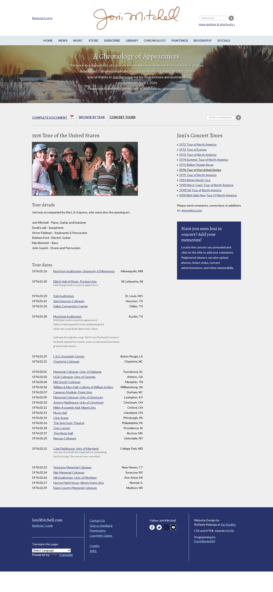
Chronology (155, 40)
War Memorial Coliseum (68, 472)
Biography (203, 40)
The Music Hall (63, 433)
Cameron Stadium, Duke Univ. (72, 392)
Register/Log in (42, 18)
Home (48, 40)
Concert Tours (122, 117)
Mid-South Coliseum (66, 382)
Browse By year (92, 117)
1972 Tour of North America (197, 144)
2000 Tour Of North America (208, 195)
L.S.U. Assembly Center (68, 356)
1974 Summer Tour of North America (203, 159)
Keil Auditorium (63, 296)
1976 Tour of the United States (200, 170)
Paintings (179, 40)
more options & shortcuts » (217, 24)
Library (132, 40)
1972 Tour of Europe (193, 149)
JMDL (93, 551)
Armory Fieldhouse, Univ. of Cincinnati (78, 402)
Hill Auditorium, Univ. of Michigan (75, 477)
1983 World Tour (195, 180)
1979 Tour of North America (197, 175)
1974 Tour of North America (197, 154)
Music (78, 40)
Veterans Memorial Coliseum (72, 467)
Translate (66, 555)
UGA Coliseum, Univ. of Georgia (74, 377)
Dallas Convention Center (70, 306)
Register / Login (42, 525)
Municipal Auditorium (67, 316)
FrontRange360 (204, 541)
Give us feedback (101, 525)
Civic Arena (60, 418)
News (62, 40)
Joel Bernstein (123, 77)
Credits (95, 546)
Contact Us (97, 520)
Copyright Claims (101, 535)
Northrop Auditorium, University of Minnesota (84, 271)
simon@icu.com (173, 88)
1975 (196, 164)
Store (93, 40)
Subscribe (112, 40)
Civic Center (61, 428)
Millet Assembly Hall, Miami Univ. (74, 407)
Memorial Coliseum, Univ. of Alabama (77, 371)
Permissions (98, 530)
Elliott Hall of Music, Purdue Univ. (75, 281)
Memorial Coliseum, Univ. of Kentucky (78, 397)
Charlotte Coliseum (66, 361)
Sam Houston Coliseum (68, 301)
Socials (223, 40)
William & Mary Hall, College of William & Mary (83, 387)
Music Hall (60, 412)
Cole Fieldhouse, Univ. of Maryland (76, 448)
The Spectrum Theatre (68, 423)
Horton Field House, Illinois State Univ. (78, 482)
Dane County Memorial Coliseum (75, 488)
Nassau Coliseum (64, 438)
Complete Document (50, 117)
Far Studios (228, 524)
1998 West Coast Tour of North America (206, 185)
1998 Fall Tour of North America (200, 190)
